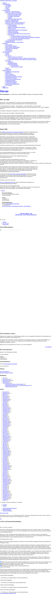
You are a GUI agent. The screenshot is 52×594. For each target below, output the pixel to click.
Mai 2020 (5, 459)
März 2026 (5, 391)
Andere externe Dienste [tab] (5, 567)
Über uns (4, 91)
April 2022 (5, 431)
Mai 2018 (5, 487)
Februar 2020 (5, 463)
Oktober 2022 (6, 423)
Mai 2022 (5, 430)
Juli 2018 (5, 485)
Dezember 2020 (6, 450)
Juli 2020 (5, 457)
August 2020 (5, 455)
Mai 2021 (5, 444)
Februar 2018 (5, 491)
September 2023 (6, 411)
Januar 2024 (5, 406)
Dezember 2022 (6, 421)
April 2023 (5, 416)
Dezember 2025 (6, 393)
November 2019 (6, 466)
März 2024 (5, 405)
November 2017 (6, 495)
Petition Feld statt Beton (10, 386)
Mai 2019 (5, 473)
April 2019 (5, 474)
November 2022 (6, 422)
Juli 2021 (5, 442)
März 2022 (5, 432)
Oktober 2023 (6, 410)
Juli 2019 (5, 470)
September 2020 (6, 454)
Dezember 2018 (6, 479)
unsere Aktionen (6, 382)
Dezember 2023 (6, 407)
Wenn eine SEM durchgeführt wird (7, 182)
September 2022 (6, 425)
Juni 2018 (5, 486)
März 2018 (5, 490)
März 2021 (5, 447)
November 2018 (6, 480)
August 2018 (5, 484)
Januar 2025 (5, 398)
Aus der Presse (6, 379)
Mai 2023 (5, 415)
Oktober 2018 (6, 481)
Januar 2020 (5, 464)
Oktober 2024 (6, 400)
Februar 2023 (5, 419)
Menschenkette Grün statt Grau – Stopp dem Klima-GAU (17, 385)
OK (1, 518)
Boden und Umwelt (7, 380)
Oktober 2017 (6, 496)
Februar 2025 (5, 396)
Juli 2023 (5, 414)
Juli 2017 (5, 500)
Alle (4, 378)
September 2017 (6, 497)
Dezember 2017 (6, 493)
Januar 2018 (5, 492)
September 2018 (6, 482)
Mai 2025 (5, 394)
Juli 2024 (5, 401)
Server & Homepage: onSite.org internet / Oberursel (6, 372)
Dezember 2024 (6, 399)
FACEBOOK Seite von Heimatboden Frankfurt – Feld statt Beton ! (16, 206)
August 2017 (5, 498)
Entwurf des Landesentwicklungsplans (18, 174)
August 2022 (5, 426)
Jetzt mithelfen (48, 346)
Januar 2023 (5, 420)
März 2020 (5, 462)
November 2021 (6, 437)
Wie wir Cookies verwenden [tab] (6, 527)
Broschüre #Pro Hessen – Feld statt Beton (14, 384)
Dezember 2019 (6, 465)
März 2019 (5, 475)
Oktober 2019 (6, 468)
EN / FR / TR (6, 223)
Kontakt (3, 190)
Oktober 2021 (6, 438)
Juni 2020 (5, 458)
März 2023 (5, 417)
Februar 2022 (5, 433)
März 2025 (5, 395)
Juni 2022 (5, 428)
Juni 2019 (5, 471)
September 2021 (6, 439)
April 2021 (5, 446)
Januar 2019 (5, 478)
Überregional (5, 381)
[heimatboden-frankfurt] (8, 0)
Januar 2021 (5, 449)
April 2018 (5, 489)
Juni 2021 (5, 443)
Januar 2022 (5, 434)
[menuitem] (27, 3)
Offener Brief (5, 224)
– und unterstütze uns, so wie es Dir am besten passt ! (26, 214)
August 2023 (5, 412)
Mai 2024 (5, 404)
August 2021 (5, 441)
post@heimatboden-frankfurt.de (12, 203)
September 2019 (6, 469)
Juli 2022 (5, 427)
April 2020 (5, 460)
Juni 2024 (5, 403)
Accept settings (3, 593)
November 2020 (6, 452)
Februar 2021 (5, 448)
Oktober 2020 (6, 453)
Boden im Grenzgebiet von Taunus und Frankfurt (12, 132)
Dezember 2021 (6, 436)
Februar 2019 (5, 476)
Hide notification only (11, 593)
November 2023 (6, 409)
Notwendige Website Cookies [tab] (6, 539)
